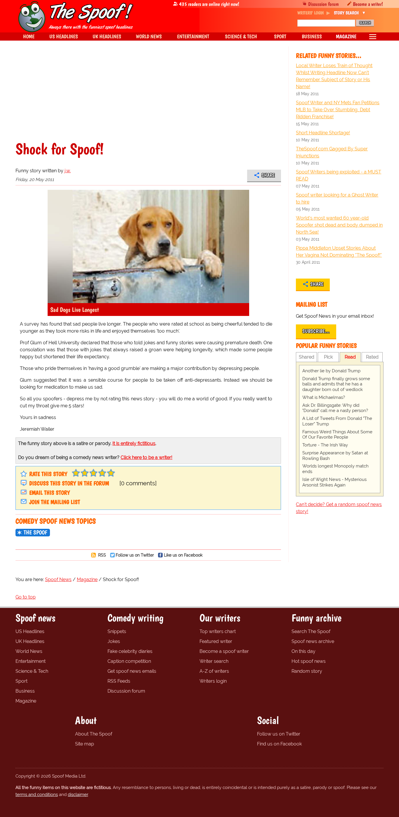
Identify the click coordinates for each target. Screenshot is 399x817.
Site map (84, 744)
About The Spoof (93, 734)
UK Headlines (29, 641)
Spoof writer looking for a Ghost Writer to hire (337, 198)
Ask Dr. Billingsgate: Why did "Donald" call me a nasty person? (335, 408)
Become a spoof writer (224, 651)
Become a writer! (368, 4)
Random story (307, 671)
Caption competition (129, 661)
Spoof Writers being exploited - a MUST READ (338, 175)
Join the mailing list (54, 501)
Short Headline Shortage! (323, 132)
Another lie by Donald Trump (331, 370)
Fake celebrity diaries (129, 651)
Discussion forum (323, 4)
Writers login (213, 681)
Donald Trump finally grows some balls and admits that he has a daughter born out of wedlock (336, 384)
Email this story (49, 492)
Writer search (214, 661)
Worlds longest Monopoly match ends (335, 468)
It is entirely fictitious (133, 443)
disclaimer (78, 794)
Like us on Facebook (183, 554)
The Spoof (35, 532)
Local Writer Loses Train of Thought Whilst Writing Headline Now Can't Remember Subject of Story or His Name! (334, 76)
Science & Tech (31, 671)
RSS (101, 554)
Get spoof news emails (131, 671)
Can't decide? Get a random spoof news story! (339, 508)
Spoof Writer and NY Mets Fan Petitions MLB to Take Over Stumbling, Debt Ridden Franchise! (337, 109)
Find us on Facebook (279, 744)
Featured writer (216, 641)
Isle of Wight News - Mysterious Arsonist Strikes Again (334, 482)
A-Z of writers (214, 671)
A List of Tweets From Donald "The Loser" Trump (337, 421)
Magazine (25, 701)
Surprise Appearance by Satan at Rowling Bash (335, 455)
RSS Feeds (118, 681)
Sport (21, 681)
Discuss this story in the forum (69, 483)
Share (268, 175)
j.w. (68, 170)
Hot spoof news (309, 661)
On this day (303, 651)
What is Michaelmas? (323, 397)
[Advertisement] (148, 97)
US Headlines (29, 631)
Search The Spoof (311, 631)
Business (25, 691)
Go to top (25, 597)
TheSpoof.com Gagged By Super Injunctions (332, 152)
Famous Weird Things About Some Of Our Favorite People (337, 434)
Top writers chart (218, 631)
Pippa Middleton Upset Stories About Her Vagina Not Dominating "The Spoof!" (339, 251)
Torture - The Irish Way (325, 445)
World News (28, 651)
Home (28, 36)
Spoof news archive (313, 641)
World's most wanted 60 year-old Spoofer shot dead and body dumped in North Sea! (339, 225)
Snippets (116, 631)
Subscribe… (316, 331)
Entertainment (30, 661)
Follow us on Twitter (135, 554)
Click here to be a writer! (146, 457)
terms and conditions (36, 794)
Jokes (113, 641)
